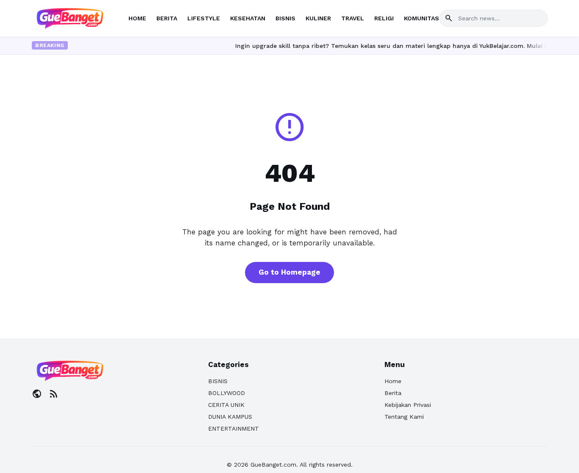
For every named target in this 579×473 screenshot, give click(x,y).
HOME (137, 18)
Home (392, 381)
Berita (392, 393)
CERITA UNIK (226, 404)
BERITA (166, 18)
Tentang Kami (404, 416)
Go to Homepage (289, 272)
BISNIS (285, 18)
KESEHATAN (247, 18)
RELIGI (384, 18)
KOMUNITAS (421, 18)
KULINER (318, 18)
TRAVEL (352, 18)
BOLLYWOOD (226, 393)
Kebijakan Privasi (407, 404)
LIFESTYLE (203, 18)
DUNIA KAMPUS (230, 416)
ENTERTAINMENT (233, 428)
